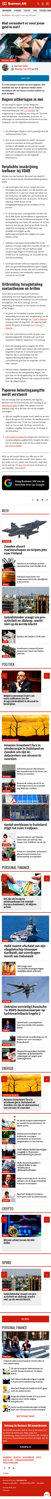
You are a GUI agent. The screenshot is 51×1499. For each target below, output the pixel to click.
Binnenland (6, 1357)
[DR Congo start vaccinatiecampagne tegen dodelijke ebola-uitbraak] (8, 963)
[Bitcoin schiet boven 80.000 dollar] (21, 1216)
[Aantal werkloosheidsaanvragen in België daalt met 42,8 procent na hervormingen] (6, 1406)
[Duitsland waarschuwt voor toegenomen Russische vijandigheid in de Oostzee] (8, 574)
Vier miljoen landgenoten (16, 437)
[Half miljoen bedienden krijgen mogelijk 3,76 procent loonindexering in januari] (8, 1146)
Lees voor (25, 78)
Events (38, 1457)
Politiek (27, 10)
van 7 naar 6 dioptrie (38, 319)
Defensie (5, 584)
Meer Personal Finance (32, 1415)
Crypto (5, 1235)
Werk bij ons (8, 1460)
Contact (6, 1490)
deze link (22, 465)
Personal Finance (8, 60)
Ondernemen (6, 10)
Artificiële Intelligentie (10, 570)
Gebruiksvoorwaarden (24, 1460)
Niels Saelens (23, 65)
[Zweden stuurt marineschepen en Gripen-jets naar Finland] (25, 517)
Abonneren (7, 1457)
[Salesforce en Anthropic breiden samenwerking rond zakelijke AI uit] (8, 559)
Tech (35, 10)
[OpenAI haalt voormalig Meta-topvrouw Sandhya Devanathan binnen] (8, 1019)
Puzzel (5, 642)
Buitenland (6, 541)
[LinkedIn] (14, 1467)
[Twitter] (9, 1467)
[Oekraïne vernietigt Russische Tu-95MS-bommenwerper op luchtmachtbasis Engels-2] (25, 977)
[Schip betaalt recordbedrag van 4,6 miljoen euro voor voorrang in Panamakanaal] (8, 1034)
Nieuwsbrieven (28, 1457)
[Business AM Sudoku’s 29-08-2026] (8, 631)
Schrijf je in (25, 1446)
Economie (17, 10)
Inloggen (17, 1457)
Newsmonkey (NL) (10, 1483)
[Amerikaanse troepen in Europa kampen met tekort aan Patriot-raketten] (8, 645)
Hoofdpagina (6, 15)
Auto (4, 1143)
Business (6, 612)
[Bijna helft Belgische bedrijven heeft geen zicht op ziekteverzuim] (8, 1190)
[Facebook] (5, 1467)
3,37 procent (29, 110)
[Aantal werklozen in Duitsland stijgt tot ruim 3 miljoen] (25, 795)
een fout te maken (13, 445)
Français (6, 1473)
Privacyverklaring (10, 1462)
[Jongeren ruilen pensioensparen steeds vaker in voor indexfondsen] (25, 1333)
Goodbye (40, 1483)
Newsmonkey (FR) (27, 1483)
